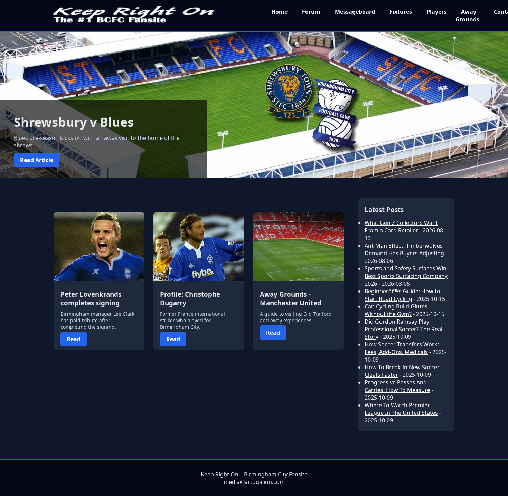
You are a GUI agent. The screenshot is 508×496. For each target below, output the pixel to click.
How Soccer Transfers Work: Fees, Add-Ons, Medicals (402, 348)
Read (74, 339)
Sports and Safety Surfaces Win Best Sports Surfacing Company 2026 (406, 276)
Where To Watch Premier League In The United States (401, 409)
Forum (311, 12)
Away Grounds (467, 15)
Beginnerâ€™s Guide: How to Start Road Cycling (402, 295)
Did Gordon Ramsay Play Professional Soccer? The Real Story (403, 329)
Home (279, 12)
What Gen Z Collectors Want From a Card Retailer (401, 226)
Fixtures (400, 12)
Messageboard (355, 12)
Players (436, 12)
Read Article (36, 160)
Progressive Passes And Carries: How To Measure (397, 386)
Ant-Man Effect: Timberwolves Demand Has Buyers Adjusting (404, 249)
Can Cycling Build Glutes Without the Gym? (396, 310)
